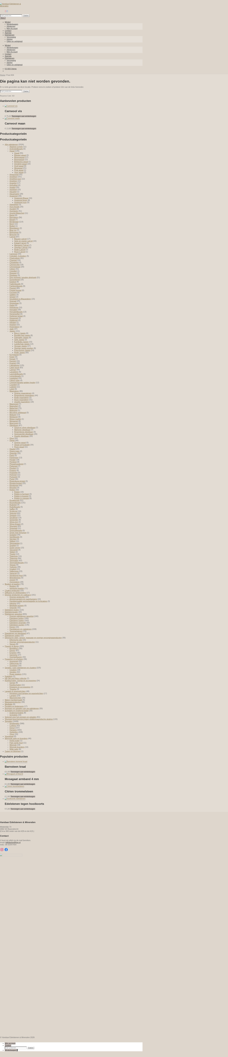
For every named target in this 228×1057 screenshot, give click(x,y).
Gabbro (13, 295)
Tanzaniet (14, 550)
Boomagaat (19, 160)
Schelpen (14, 666)
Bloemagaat (19, 157)
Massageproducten (13, 702)
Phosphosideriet (16, 464)
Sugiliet (13, 546)
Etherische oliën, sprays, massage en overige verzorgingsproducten (33, 638)
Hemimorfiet (15, 314)
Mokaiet (13, 415)
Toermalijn (14, 561)
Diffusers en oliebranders (15, 593)
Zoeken (25, 16)
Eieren (12, 627)
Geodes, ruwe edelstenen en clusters (20, 668)
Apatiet (12, 187)
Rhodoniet (14, 485)
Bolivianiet (14, 232)
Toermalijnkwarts (17, 563)
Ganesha (13, 655)
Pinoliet (13, 468)
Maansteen (14, 391)
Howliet (13, 325)
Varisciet (13, 573)
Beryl (12, 224)
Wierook (13, 745)
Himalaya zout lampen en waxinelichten (26, 693)
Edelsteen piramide (18, 623)
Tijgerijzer (14, 556)
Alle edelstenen (11, 145)
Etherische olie (16, 640)
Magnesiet (14, 404)
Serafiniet (14, 518)
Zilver (12, 734)
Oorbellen (14, 732)
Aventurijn (14, 211)
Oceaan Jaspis (20, 346)
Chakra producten (12, 591)
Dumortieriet (15, 280)
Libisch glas (15, 380)
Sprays (12, 644)
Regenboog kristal (17, 481)
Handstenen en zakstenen (21, 629)
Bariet (12, 215)
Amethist (13, 177)
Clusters (13, 670)
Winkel (8, 22)
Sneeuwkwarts (16, 531)
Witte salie (14, 749)
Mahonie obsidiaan (22, 430)
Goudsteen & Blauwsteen (20, 299)
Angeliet (13, 183)
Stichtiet (13, 539)
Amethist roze (15, 179)
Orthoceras (14, 663)
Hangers (13, 730)
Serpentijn (14, 520)
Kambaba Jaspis (21, 342)
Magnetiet (14, 406)
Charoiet (13, 260)
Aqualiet (13, 192)
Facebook (7, 11)
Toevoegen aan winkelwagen (24, 116)
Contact (8, 31)
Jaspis (12, 331)
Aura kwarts (14, 207)
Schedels (13, 715)
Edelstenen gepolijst (13, 614)
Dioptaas (13, 275)
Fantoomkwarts (16, 286)
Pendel (13, 460)
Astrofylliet (14, 205)
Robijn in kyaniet (21, 496)
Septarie (13, 516)
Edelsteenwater (11, 612)
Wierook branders (17, 747)
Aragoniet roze (20, 202)
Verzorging (11, 37)
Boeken (13, 586)
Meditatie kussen (17, 606)
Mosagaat (18, 168)
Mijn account (10, 1043)
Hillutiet (13, 323)
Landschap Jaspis (22, 344)
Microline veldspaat (18, 413)
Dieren (12, 651)
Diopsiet (13, 273)
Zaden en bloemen (13, 751)
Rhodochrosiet (16, 483)
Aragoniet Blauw (21, 198)
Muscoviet (14, 423)
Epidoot (13, 282)
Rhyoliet (13, 488)
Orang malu (14, 451)
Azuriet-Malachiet (17, 213)
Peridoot (13, 462)
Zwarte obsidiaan (21, 436)
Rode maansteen (21, 398)
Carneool (13, 254)
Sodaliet (13, 535)
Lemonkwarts (15, 376)
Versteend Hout (16, 576)
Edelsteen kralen (12, 610)
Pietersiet (13, 466)
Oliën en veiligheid (14, 41)
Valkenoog (14, 571)
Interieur (13, 603)
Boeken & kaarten (12, 584)
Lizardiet (13, 385)
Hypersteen (14, 327)
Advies (9, 39)
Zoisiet (12, 580)
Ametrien (13, 181)
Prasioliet (13, 473)
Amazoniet (14, 175)
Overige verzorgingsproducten (22, 642)
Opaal (12, 440)
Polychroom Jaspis (22, 350)
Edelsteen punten (17, 625)
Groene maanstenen (22, 393)
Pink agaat (18, 170)
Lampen (13, 696)
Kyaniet (13, 363)
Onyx (12, 438)
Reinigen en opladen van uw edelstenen (22, 708)
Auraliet (13, 209)
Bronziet (13, 235)
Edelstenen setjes (12, 636)
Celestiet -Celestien (18, 256)
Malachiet (14, 408)
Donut (12, 728)
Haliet (12, 305)
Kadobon (8, 676)
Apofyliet (13, 190)
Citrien (12, 269)
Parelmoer (14, 458)
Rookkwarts (14, 500)
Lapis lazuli (14, 368)
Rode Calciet (19, 250)
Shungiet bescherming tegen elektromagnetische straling (29, 719)
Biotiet (12, 226)
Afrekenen (11, 26)
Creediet (13, 271)
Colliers (13, 726)
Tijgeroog (13, 558)
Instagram (5, 11)
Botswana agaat (21, 162)
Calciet (12, 237)
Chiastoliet (14, 262)
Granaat (13, 301)
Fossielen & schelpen (14, 659)
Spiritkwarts (14, 537)
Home (2, 75)
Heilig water (15, 741)
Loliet (12, 389)
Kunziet (13, 361)
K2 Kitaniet (14, 355)
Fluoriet (13, 288)
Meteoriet (13, 410)
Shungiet (13, 526)
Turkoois (13, 567)
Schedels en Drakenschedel (17, 711)
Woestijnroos (15, 578)
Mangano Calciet (21, 245)
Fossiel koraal (15, 290)
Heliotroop (14, 308)
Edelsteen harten (17, 621)
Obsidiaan (14, 425)
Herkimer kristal (16, 316)
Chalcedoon (15, 258)
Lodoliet (13, 387)
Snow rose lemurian (18, 533)
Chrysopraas (15, 267)
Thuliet (12, 554)
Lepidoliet (14, 378)
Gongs (12, 683)
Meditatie (8, 704)
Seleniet (13, 513)
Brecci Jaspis (20, 333)
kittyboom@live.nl (13, 843)
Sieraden (8, 721)
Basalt (12, 220)
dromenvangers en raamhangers (23, 599)
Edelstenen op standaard (15, 633)
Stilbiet (12, 541)
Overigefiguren (16, 657)
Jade (12, 329)
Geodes (13, 672)
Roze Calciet (19, 252)
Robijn (12, 490)
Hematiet (13, 310)
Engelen (13, 653)
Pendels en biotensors (14, 706)
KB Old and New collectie (15, 678)
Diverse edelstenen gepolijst (21, 616)
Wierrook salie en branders (16, 739)
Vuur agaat (18, 172)
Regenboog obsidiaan (23, 432)
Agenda (8, 33)
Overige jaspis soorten (23, 348)
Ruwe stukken (15, 674)
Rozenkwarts (15, 503)
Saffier (12, 509)
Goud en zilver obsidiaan (24, 428)
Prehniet (13, 475)
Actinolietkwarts (16, 149)
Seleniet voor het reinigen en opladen (20, 717)
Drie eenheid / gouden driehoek (23, 277)
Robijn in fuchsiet (21, 494)
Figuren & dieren (12, 646)
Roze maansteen (21, 400)
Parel (12, 455)
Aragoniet (14, 196)
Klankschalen (15, 685)
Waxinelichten (15, 698)
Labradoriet (14, 365)
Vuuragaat (9, 736)
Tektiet (12, 552)
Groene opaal (20, 443)
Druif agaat (19, 166)
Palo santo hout (16, 743)
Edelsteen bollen (17, 618)
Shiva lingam (15, 524)
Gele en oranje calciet (23, 241)
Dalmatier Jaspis (21, 338)
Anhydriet (14, 185)
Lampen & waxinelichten (15, 691)
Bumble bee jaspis (22, 335)
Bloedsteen (14, 228)
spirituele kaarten (17, 588)
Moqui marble (15, 419)
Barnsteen (14, 217)
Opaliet (13, 449)
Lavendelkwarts (16, 374)
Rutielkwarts (15, 507)
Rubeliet (13, 505)
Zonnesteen (15, 582)
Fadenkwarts (15, 284)
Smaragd (13, 528)
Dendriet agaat (20, 164)
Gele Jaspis (19, 340)
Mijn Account (12, 29)
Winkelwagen (12, 24)
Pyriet (12, 479)
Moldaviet (14, 417)
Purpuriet (13, 477)
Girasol (13, 297)
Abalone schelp (16, 147)
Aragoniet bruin (20, 200)
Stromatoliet (15, 543)
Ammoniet (14, 661)
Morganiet (14, 421)
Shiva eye (14, 522)
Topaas (13, 565)
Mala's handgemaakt (13, 700)
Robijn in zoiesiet (21, 498)
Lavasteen (14, 372)
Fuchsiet (13, 292)
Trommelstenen (16, 631)
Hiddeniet (14, 320)
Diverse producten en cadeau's (18, 595)
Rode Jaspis (19, 353)
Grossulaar (14, 303)
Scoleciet (13, 511)
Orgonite (13, 453)
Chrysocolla (15, 265)
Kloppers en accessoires (20, 687)
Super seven (15, 548)
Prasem (13, 470)
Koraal (12, 359)
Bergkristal (14, 222)
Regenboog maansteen (24, 395)
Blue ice (13, 230)
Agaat (12, 151)
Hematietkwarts (16, 312)
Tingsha (13, 689)
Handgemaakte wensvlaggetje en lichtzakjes (28, 601)
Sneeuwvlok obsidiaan (23, 434)
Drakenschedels (16, 713)
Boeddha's (14, 648)
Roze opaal (19, 447)
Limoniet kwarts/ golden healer (22, 383)
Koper (12, 357)
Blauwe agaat (20, 155)
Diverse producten (17, 597)
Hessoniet (14, 318)
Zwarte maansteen (22, 402)
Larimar (13, 370)
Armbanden (14, 723)
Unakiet (13, 569)
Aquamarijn (14, 194)
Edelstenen (9, 35)
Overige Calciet (20, 247)
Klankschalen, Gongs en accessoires (20, 681)
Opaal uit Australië (22, 445)
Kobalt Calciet (20, 243)
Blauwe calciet (20, 239)
